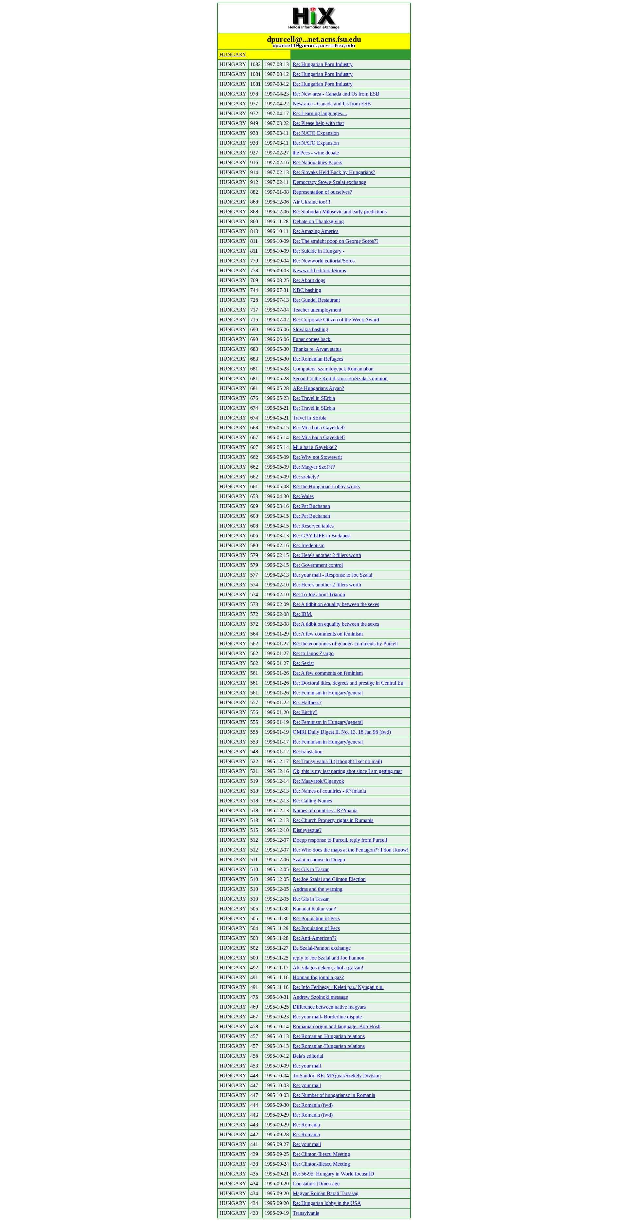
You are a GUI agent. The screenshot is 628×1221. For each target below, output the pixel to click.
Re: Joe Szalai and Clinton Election (329, 879)
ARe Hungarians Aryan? (318, 388)
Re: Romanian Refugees (318, 359)
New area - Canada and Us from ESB (332, 103)
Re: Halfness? (307, 702)
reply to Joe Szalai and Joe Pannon (328, 958)
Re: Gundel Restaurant (316, 300)
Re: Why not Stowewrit (317, 457)
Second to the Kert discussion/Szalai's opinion (340, 378)
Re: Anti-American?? (315, 938)
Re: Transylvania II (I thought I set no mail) (337, 761)
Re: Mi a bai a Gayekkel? (319, 427)
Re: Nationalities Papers (317, 162)
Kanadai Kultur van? (314, 908)
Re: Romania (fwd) (313, 1105)
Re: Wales (303, 496)
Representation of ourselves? (322, 192)
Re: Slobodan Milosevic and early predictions (340, 211)
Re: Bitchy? (305, 712)
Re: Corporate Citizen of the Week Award (336, 319)
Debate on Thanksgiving (318, 221)
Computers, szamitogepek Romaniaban (333, 368)
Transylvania (306, 1213)
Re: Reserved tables (313, 526)
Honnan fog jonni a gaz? (318, 977)
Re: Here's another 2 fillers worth (327, 555)
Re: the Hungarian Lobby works (326, 486)
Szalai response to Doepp (319, 859)
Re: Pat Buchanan (311, 506)
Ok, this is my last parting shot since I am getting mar (347, 771)
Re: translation (308, 751)
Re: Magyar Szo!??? (314, 467)
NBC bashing (307, 290)
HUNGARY (232, 54)
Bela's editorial (308, 1056)
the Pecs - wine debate (316, 152)
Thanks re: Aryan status (317, 349)
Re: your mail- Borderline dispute (327, 1016)
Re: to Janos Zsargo (313, 653)
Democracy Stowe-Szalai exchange (329, 182)
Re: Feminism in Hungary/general (328, 692)
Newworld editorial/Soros (319, 270)
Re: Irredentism (308, 545)
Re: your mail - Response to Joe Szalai (332, 575)
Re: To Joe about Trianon (319, 594)
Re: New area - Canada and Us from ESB (336, 94)
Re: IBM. (302, 614)
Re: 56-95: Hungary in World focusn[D (333, 1173)
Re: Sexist (303, 663)
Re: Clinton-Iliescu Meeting (321, 1154)
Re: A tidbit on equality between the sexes (336, 604)
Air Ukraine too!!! (311, 202)
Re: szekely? (306, 476)
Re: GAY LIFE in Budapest (322, 535)
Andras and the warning (317, 889)
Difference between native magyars (329, 1007)
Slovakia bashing (310, 329)
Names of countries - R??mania (325, 810)
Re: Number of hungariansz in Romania (334, 1095)
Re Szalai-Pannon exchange (322, 948)
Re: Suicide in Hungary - (318, 251)
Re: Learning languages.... (320, 113)
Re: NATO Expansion (316, 133)
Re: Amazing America (316, 231)
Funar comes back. (312, 339)
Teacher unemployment (317, 310)
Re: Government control (318, 565)
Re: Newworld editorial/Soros (324, 260)
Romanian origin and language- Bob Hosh (336, 1026)
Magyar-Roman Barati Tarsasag (325, 1193)
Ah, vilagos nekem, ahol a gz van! (328, 967)
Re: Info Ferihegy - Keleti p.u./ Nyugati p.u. (338, 987)
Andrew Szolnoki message (320, 997)
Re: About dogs (309, 280)
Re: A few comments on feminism (328, 634)
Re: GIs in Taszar (311, 869)
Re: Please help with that (318, 123)
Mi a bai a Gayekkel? (315, 447)
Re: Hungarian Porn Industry (323, 64)
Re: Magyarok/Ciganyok (318, 781)
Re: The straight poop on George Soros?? (335, 241)
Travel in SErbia (309, 418)
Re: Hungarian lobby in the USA (327, 1203)
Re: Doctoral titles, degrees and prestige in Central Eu (348, 683)
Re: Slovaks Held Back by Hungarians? (334, 172)
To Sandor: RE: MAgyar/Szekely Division (337, 1075)
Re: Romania (306, 1124)
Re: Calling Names (312, 800)
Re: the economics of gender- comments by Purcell (345, 643)
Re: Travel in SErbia (314, 398)
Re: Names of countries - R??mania (329, 791)
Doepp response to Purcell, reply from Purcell (340, 840)
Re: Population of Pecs (316, 918)
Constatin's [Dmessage (316, 1183)
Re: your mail (307, 1065)
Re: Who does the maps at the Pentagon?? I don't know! (351, 850)
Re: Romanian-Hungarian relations (329, 1036)
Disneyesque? (307, 830)
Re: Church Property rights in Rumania (333, 820)
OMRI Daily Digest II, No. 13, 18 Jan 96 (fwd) (342, 732)
